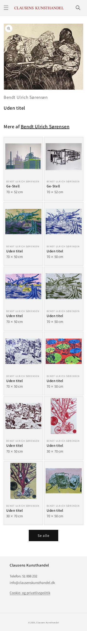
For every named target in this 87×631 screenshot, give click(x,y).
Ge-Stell (13, 186)
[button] (6, 7)
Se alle (43, 535)
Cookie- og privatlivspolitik (30, 592)
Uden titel (14, 251)
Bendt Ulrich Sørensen (26, 97)
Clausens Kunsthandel (47, 622)
